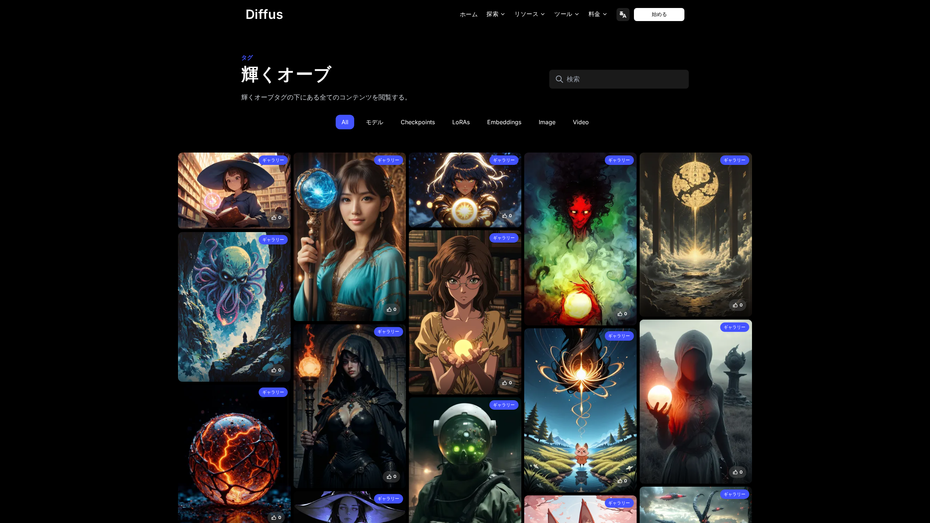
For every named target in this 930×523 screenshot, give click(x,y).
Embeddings (504, 122)
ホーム (469, 14)
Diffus (264, 14)
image (547, 122)
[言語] (623, 14)
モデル (374, 122)
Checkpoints (418, 122)
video (581, 122)
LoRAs (461, 122)
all (344, 122)
